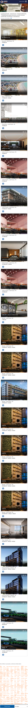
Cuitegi (15, 678)
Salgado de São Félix (15, 696)
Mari (0, 686)
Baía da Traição (8, 669)
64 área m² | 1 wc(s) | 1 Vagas (8, 430)
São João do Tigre (26, 699)
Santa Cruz (22, 695)
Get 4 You (4, 204)
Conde (15, 676)
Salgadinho (12, 695)
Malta (15, 685)
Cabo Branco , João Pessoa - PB (8, 124)
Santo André (25, 697)
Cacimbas (12, 673)
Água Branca (1, 666)
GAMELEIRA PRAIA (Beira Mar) (9, 259)
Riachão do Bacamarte (22, 693)
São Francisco (15, 699)
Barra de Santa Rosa (22, 669)
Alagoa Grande (8, 666)
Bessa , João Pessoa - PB (7, 68)
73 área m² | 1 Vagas (6, 98)
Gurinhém (8, 681)
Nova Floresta (22, 687)
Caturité (4, 676)
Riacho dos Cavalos (4, 695)
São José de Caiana (4, 701)
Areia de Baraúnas (22, 668)
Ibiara (15, 681)
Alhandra (26, 666)
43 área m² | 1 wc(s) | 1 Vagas (8, 596)
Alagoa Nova (12, 666)
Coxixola (26, 676)
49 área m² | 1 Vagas (6, 402)
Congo (18, 676)
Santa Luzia (4, 697)
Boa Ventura (15, 671)
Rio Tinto (8, 695)
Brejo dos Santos (15, 672)
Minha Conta (21, 1)
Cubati (4, 678)
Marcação (26, 685)
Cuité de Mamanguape (12, 678)
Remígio (15, 693)
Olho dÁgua (4, 688)
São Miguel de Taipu (12, 703)
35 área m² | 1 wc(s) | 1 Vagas (8, 375)
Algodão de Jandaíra (22, 666)
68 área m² (4, 624)
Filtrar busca (7, 706)
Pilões (25, 690)
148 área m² (4, 291)
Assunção (4, 669)
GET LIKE (4, 120)
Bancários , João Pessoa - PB (8, 41)
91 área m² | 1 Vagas (6, 208)
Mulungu (12, 687)
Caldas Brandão (26, 673)
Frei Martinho (26, 680)
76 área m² (4, 125)
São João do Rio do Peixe (22, 699)
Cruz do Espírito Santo (1, 678)
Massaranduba (8, 686)
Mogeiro (26, 686)
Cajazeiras (18, 673)
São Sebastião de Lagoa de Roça (15, 703)
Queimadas (8, 693)
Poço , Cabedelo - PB (6, 540)
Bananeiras (12, 669)
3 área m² (4, 319)
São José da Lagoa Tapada (1, 701)
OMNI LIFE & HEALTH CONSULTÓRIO (10, 314)
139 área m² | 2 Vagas (7, 264)
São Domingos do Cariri (12, 699)
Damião (26, 678)
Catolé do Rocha (1, 676)
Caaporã (18, 672)
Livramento (1, 685)
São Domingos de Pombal (8, 699)
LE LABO (4, 176)
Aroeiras (1, 669)
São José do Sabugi (26, 701)
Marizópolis (4, 686)
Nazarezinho (19, 687)
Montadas (1, 687)
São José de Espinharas (8, 701)
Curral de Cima (18, 678)
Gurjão (11, 681)
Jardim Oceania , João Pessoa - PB (9, 152)
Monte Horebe (4, 687)
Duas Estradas (12, 680)
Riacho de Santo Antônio (1, 696)
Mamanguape (19, 685)
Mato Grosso (19, 686)
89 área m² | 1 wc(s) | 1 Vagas (8, 486)
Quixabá (12, 693)
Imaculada (22, 681)
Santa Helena (26, 695)
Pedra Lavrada (4, 690)
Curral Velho (22, 678)
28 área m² (4, 70)
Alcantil (18, 666)
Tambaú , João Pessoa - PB (7, 623)
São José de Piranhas (12, 701)
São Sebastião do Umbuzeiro (19, 704)
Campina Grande (4, 675)
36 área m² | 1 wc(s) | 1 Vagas (8, 569)
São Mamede (8, 703)
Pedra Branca (1, 690)
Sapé (21, 703)
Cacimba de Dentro (8, 673)
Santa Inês (1, 697)
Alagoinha (15, 666)
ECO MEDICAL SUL (6, 37)
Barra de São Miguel (26, 669)
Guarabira (4, 681)
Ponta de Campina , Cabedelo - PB (9, 567)
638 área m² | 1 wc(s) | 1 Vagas (9, 513)
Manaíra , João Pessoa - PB (7, 318)
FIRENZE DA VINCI (6, 148)
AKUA (3, 65)
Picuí (18, 690)
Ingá (25, 681)
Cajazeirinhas (23, 673)
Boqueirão (4, 672)
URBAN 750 (4, 619)
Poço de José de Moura (18, 692)
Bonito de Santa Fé (1, 672)
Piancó (15, 690)
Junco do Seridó (4, 684)
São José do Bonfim (19, 701)
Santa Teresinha (22, 697)
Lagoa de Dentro (18, 684)
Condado (12, 676)
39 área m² (4, 42)
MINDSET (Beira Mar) (7, 398)
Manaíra (22, 685)
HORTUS (4, 342)
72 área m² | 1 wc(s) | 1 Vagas (8, 458)
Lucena (7, 685)
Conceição (8, 676)
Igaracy (18, 681)
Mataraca (12, 686)
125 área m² (4, 236)
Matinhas (15, 686)
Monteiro (8, 687)
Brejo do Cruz (12, 672)
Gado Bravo (1, 681)
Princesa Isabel (1, 693)
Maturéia (22, 686)
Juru (11, 684)
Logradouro (4, 685)
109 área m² (4, 652)
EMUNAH (4, 564)
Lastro (26, 684)
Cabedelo (26, 672)
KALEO (3, 536)
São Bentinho (1, 699)
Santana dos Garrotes (12, 697)
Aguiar (4, 666)
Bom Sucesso (26, 671)
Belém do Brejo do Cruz (8, 671)
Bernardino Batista (12, 671)
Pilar (21, 690)
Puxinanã (4, 693)
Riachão (18, 693)
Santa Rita (18, 697)
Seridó (26, 703)
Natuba (15, 687)
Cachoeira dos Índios (1, 673)
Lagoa (15, 684)
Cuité (7, 678)
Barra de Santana (18, 669)
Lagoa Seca (22, 684)
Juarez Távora (26, 683)
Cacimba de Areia (4, 673)
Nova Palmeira (1, 688)
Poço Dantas (15, 692)
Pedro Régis (12, 690)
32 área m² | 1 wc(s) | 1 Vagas (8, 347)
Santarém (15, 697)
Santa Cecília (19, 695)
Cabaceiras (22, 672)
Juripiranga (8, 684)
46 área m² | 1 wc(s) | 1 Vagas (8, 541)
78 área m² (4, 153)
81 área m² (4, 181)
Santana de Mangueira (8, 697)
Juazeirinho (1, 684)
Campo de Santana (8, 675)
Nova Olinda (26, 687)
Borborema (8, 672)
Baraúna (15, 669)
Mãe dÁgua (12, 685)
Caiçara (15, 673)
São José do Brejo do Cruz (22, 701)
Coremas (22, 676)
